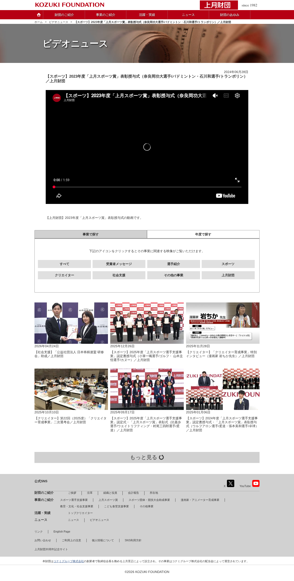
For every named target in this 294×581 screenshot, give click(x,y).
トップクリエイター (80, 513)
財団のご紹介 (64, 15)
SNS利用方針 (133, 540)
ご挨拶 (72, 492)
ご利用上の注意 (71, 540)
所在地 (154, 492)
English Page (62, 531)
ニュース (188, 15)
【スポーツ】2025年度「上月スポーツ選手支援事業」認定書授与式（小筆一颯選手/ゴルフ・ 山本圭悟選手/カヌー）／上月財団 (146, 356)
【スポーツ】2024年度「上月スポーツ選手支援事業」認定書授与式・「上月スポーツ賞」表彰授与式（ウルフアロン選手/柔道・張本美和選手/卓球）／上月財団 (222, 424)
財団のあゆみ (229, 15)
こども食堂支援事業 (116, 506)
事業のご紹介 (105, 15)
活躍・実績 (147, 15)
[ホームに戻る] (69, 5)
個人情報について (103, 540)
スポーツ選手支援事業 (74, 500)
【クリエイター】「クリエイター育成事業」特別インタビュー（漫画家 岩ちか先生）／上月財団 (221, 354)
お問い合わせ (42, 540)
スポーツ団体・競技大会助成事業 (149, 500)
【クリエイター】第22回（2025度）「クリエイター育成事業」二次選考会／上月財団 (70, 420)
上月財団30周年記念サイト (51, 549)
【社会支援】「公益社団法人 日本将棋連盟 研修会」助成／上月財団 (69, 354)
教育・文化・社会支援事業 (76, 506)
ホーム (38, 22)
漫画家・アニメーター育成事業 (200, 500)
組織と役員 (110, 492)
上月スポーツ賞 (108, 500)
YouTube (245, 486)
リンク (38, 531)
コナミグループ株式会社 (69, 561)
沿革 (90, 492)
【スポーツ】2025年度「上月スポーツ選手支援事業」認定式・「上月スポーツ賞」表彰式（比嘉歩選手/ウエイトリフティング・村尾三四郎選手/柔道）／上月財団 (146, 424)
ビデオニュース (58, 22)
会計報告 (133, 492)
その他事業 (146, 506)
